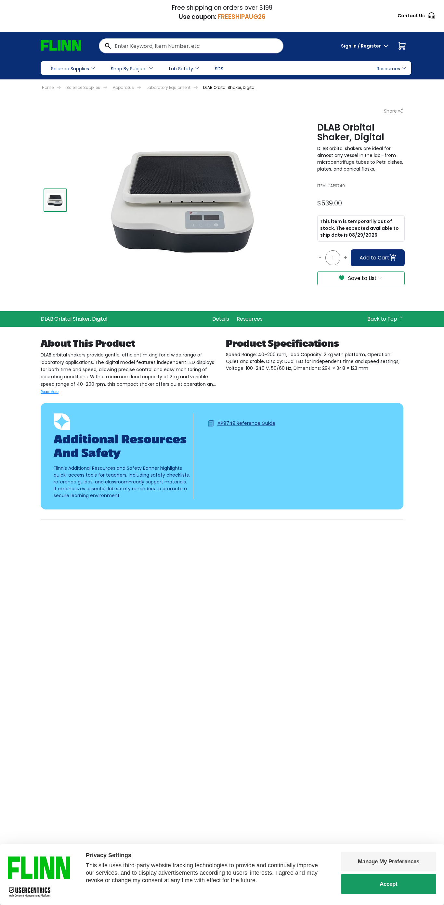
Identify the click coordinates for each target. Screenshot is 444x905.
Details (220, 319)
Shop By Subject (129, 68)
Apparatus (123, 87)
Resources (249, 319)
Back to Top (382, 319)
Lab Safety (181, 68)
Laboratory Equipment (168, 87)
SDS (219, 68)
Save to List (362, 278)
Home (48, 87)
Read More (50, 391)
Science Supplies (70, 68)
